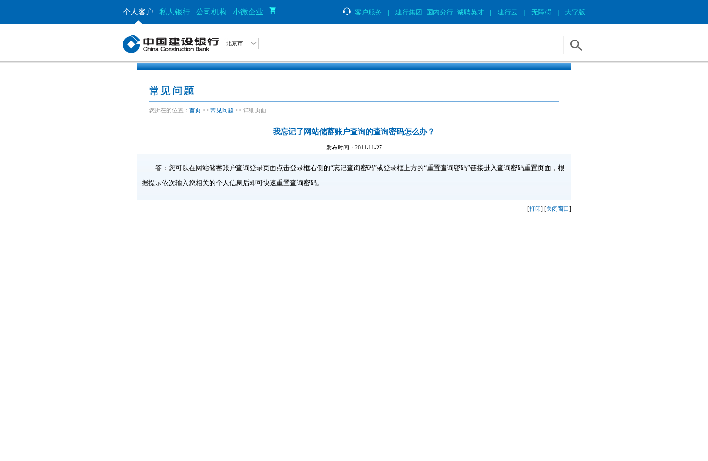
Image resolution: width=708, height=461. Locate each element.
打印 (535, 208)
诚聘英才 (470, 12)
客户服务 (368, 12)
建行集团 (408, 12)
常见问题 (222, 110)
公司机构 (211, 12)
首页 (195, 110)
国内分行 (439, 12)
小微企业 (248, 12)
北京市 (234, 43)
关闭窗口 (557, 208)
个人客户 (138, 12)
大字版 (575, 12)
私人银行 (174, 12)
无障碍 (541, 12)
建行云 (508, 12)
